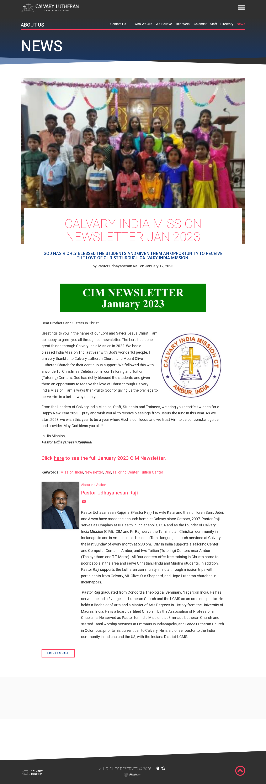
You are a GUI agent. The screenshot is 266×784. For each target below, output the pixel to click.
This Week (183, 24)
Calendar (200, 24)
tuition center (151, 472)
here (59, 458)
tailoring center (125, 472)
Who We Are (143, 24)
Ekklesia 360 (132, 775)
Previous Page (58, 653)
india (79, 472)
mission (67, 472)
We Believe (164, 24)
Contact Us (118, 24)
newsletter (94, 472)
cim (108, 472)
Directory (226, 24)
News (241, 24)
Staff (213, 24)
